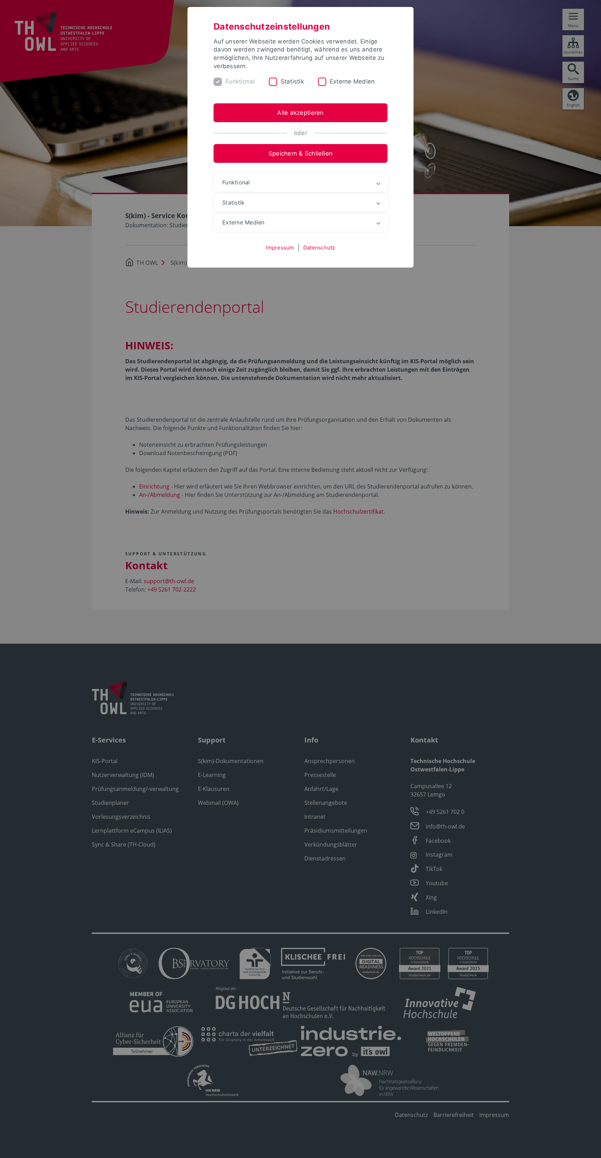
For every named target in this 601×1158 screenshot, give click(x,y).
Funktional (240, 81)
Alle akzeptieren (300, 112)
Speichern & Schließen (300, 153)
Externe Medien (352, 81)
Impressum (280, 247)
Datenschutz (319, 247)
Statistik (292, 81)
